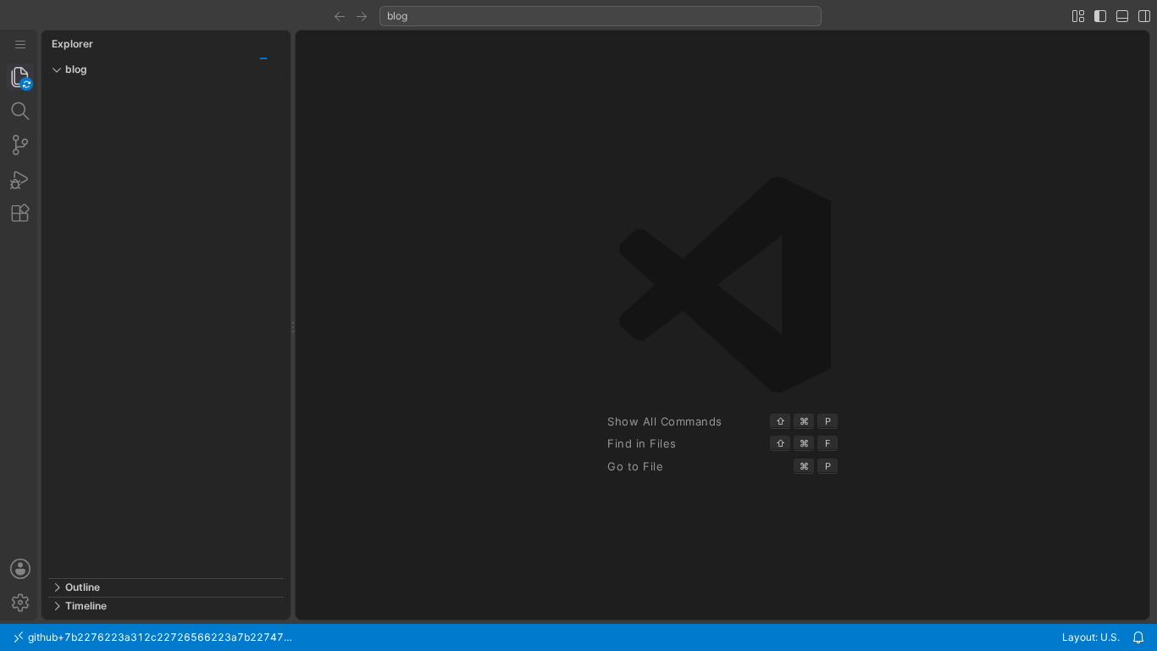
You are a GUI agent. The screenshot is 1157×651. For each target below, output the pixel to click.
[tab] (20, 77)
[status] (578, 637)
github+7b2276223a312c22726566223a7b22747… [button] (158, 637)
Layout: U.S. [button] (1091, 637)
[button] (339, 16)
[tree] (166, 329)
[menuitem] (20, 44)
